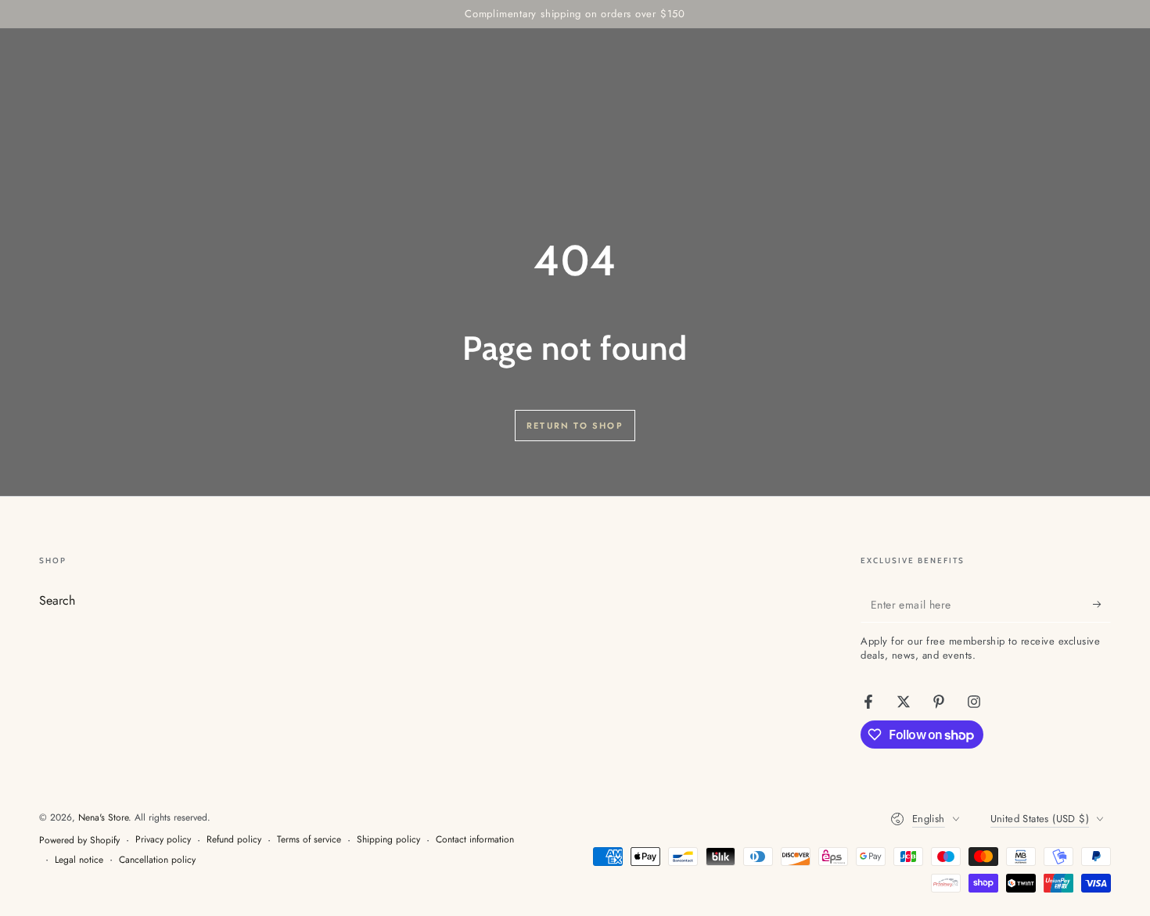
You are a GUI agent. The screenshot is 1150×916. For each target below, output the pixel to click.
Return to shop (575, 425)
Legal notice (79, 860)
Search (57, 600)
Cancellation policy (157, 860)
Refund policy (234, 839)
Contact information (475, 839)
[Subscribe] (1102, 604)
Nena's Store (103, 817)
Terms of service (309, 839)
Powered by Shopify (79, 840)
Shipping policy (388, 839)
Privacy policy (163, 839)
